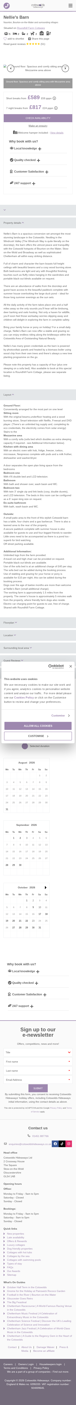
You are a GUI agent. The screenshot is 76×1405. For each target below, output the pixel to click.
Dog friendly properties (20, 1248)
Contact (12, 1347)
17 (40, 914)
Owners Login (26, 1364)
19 (7, 921)
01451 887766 (7, 6)
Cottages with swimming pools (24, 1259)
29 (13, 865)
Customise (58, 715)
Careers (8, 1364)
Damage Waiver (45, 1347)
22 (26, 921)
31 (7, 809)
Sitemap (11, 1274)
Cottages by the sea (18, 1256)
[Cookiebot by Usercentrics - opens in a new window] (48, 666)
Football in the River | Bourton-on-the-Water (31, 1294)
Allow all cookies (38, 725)
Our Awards (13, 1271)
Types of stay (14, 1263)
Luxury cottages (16, 1244)
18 (46, 914)
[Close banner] (70, 666)
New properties (15, 1233)
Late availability (15, 1237)
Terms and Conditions (16, 1368)
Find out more (60, 1371)
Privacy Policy (56, 1108)
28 (7, 865)
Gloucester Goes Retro (20, 1298)
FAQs (10, 1267)
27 (13, 927)
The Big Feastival (17, 1302)
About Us (26, 1347)
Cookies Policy (24, 697)
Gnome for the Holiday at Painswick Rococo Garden (36, 1291)
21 (20, 921)
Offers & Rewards (17, 1241)
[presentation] (10, 68)
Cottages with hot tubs (19, 1252)
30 (20, 865)
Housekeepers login (50, 1364)
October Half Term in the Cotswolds (27, 1287)
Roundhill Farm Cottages (31, 28)
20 (13, 921)
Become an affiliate (44, 1350)
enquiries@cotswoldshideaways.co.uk (30, 1144)
